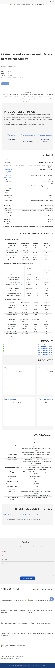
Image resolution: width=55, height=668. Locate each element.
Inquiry (5, 83)
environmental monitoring (19, 96)
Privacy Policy (43, 665)
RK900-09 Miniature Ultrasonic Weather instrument (13, 611)
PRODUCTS (50, 589)
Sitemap (37, 665)
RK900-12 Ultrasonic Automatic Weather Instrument (13, 634)
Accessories (35, 589)
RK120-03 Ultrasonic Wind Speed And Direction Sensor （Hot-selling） (12, 657)
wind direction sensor (31, 165)
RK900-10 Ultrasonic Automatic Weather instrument (40, 611)
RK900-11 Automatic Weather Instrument (40, 633)
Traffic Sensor (43, 589)
